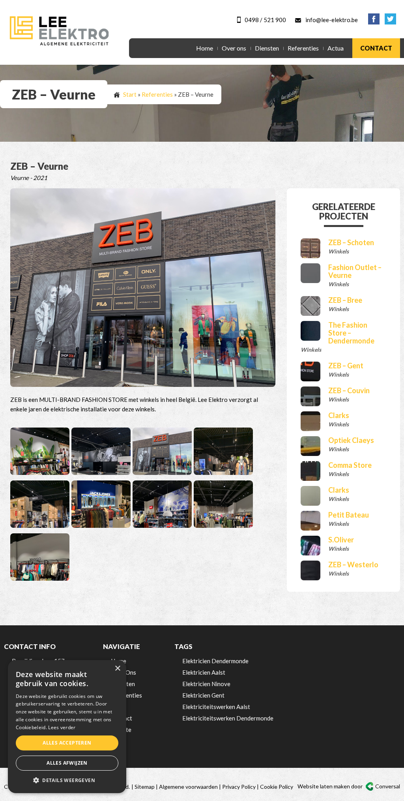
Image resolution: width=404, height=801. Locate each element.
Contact (376, 48)
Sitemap (145, 786)
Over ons (234, 48)
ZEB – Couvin (349, 390)
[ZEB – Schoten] (310, 248)
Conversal (387, 786)
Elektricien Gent (203, 695)
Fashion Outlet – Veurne (355, 271)
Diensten (267, 48)
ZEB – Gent (345, 366)
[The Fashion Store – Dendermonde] (310, 331)
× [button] (117, 669)
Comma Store (350, 465)
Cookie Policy (276, 786)
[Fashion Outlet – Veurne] (310, 273)
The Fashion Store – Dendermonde (351, 333)
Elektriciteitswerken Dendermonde (227, 718)
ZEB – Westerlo (353, 564)
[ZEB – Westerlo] (310, 570)
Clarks (338, 415)
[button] (67, 780)
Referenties (303, 48)
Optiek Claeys (351, 440)
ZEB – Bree (345, 300)
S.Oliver (341, 540)
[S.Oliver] (310, 545)
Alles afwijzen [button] (67, 763)
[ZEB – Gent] (310, 371)
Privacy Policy (239, 786)
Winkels (338, 251)
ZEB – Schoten (351, 242)
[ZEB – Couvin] (310, 396)
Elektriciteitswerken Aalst (216, 706)
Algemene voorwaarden (188, 786)
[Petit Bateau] (310, 521)
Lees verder (61, 727)
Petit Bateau (348, 515)
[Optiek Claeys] (310, 446)
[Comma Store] (310, 471)
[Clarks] (310, 421)
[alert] (67, 726)
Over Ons (123, 672)
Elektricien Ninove (206, 683)
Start (130, 94)
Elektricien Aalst (203, 672)
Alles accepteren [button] (67, 742)
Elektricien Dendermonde (215, 660)
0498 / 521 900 (265, 19)
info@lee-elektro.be (331, 19)
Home (204, 48)
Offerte (121, 729)
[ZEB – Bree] (310, 306)
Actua (335, 48)
